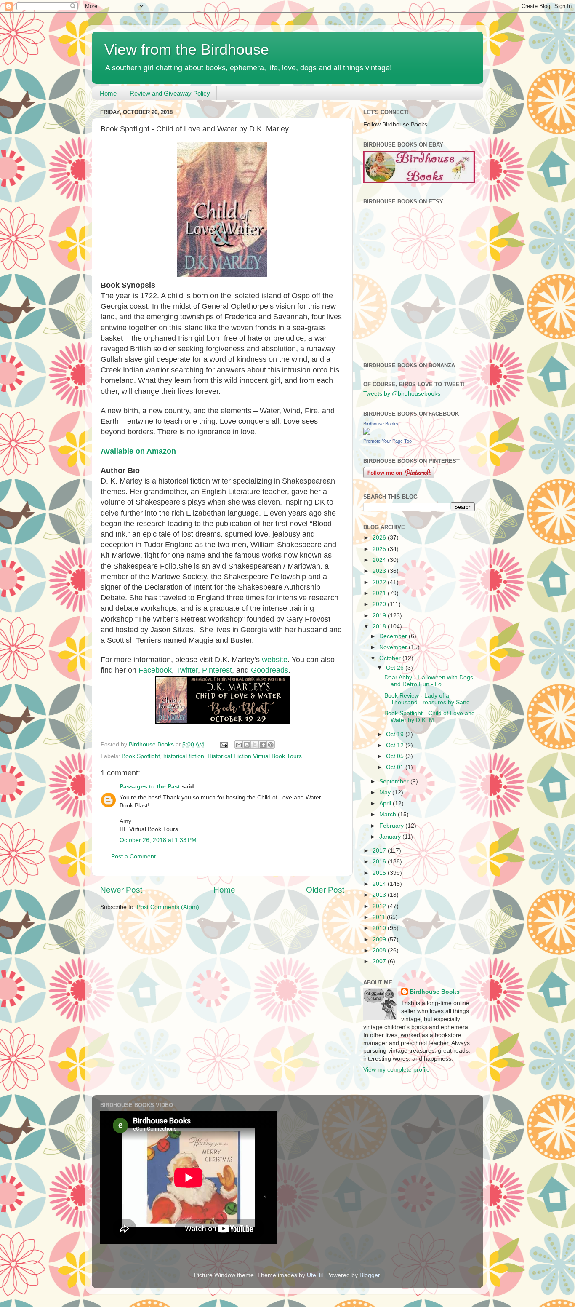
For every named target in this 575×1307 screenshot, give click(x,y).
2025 (380, 549)
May (385, 792)
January (390, 837)
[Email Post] (223, 744)
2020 (380, 604)
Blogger (369, 1275)
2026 (380, 538)
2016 (380, 861)
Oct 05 (395, 756)
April (386, 803)
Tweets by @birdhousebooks (401, 393)
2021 (380, 593)
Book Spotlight (141, 756)
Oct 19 (395, 734)
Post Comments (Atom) (168, 907)
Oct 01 (395, 767)
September (394, 781)
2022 (380, 582)
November (394, 647)
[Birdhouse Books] (366, 433)
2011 (380, 917)
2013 (380, 895)
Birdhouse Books (380, 423)
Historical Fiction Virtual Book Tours (255, 756)
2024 (380, 560)
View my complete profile (396, 1069)
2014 (380, 884)
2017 (380, 850)
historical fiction (183, 756)
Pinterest (217, 670)
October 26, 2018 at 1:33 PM (158, 840)
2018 (380, 626)
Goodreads (269, 670)
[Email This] (238, 744)
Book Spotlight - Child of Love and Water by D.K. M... (429, 716)
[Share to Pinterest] (270, 744)
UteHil (315, 1275)
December (394, 636)
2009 (380, 939)
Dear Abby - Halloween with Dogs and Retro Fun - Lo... (428, 680)
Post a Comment (133, 856)
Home (108, 93)
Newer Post (121, 889)
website (275, 659)
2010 (380, 928)
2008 (380, 950)
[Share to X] (254, 744)
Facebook (155, 670)
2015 (380, 873)
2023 (380, 571)
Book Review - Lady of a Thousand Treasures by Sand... (429, 699)
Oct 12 (395, 745)
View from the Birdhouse (186, 49)
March (388, 814)
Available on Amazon (138, 451)
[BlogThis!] (246, 744)
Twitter (187, 670)
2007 (380, 961)
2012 (380, 906)
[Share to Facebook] (262, 744)
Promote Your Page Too (387, 441)
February (392, 826)
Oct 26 (395, 668)
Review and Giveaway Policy (170, 93)
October (390, 658)
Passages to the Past (150, 786)
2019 (380, 615)
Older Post (325, 889)
